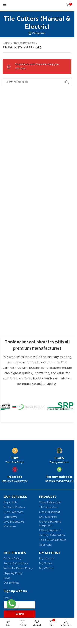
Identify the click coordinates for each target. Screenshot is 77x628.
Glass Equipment (49, 512)
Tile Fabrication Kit (24, 43)
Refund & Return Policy (18, 568)
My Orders (45, 563)
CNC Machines (48, 517)
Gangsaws (10, 517)
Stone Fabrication (50, 502)
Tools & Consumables (52, 540)
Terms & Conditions (16, 563)
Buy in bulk (10, 502)
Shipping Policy (13, 573)
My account (46, 558)
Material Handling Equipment (50, 523)
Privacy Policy (12, 558)
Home (6, 43)
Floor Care (45, 545)
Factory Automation (52, 535)
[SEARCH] (67, 82)
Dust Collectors (13, 512)
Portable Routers (14, 507)
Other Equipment (50, 530)
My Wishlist (46, 568)
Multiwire (10, 526)
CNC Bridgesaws (14, 521)
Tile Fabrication (48, 507)
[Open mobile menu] (4, 5)
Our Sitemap (11, 583)
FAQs (7, 578)
